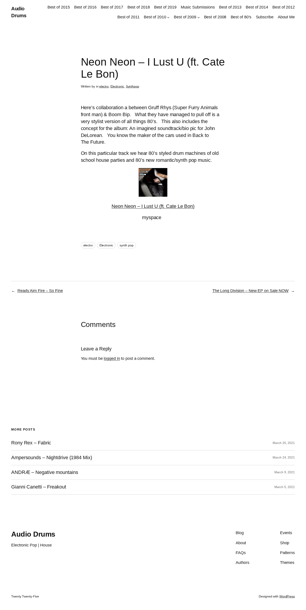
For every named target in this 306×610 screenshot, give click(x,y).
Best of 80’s (241, 17)
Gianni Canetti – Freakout (38, 487)
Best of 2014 (257, 7)
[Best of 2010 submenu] (168, 17)
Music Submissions (198, 7)
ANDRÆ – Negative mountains (44, 472)
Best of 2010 (155, 17)
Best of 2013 (230, 7)
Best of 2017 (112, 7)
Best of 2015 (58, 7)
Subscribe (265, 17)
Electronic (117, 86)
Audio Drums (33, 534)
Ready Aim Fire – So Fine (40, 290)
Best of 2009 (185, 17)
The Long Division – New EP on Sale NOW (250, 290)
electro (104, 86)
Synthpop (132, 86)
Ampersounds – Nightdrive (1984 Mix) (51, 457)
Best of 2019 (165, 7)
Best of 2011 (128, 17)
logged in (112, 358)
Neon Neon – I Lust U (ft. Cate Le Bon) (153, 206)
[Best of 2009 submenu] (198, 17)
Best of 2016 (85, 7)
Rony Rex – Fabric (31, 443)
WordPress (287, 596)
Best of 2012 (283, 7)
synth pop (126, 245)
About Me (286, 17)
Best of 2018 (138, 7)
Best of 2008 (215, 17)
